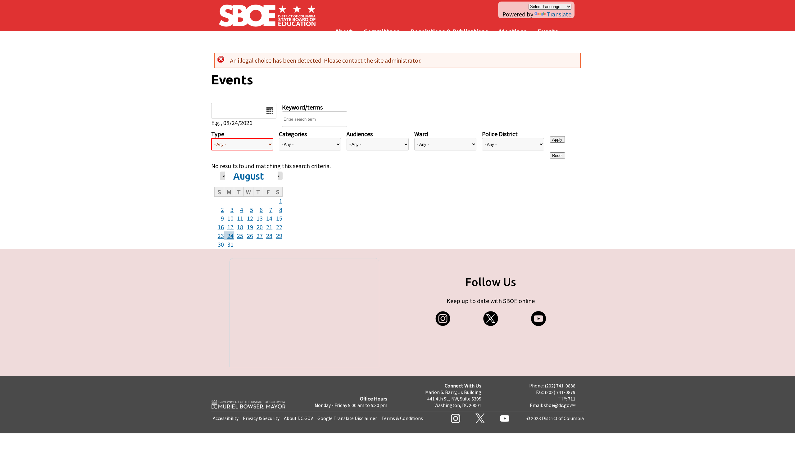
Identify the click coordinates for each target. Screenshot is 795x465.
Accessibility (225, 418)
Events (548, 31)
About (344, 31)
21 (269, 227)
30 (221, 244)
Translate (559, 14)
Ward (421, 134)
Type (217, 134)
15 (279, 218)
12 (250, 218)
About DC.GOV (298, 418)
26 (250, 235)
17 (230, 227)
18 (240, 227)
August (248, 176)
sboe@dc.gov (558, 405)
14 (269, 218)
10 (230, 218)
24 (230, 235)
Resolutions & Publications (449, 31)
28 (269, 235)
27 (260, 235)
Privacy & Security (261, 418)
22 (279, 227)
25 (240, 235)
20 (260, 227)
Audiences (360, 134)
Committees (382, 31)
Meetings (513, 31)
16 (221, 227)
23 (221, 235)
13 (260, 218)
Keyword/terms (302, 107)
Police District (500, 134)
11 (240, 218)
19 (250, 227)
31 (230, 244)
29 (279, 235)
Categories (293, 134)
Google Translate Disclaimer (347, 418)
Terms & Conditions (402, 418)
